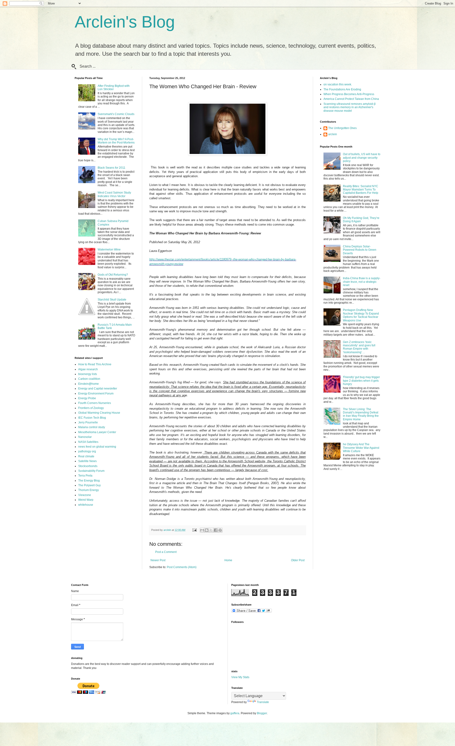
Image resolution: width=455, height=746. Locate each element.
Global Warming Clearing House (99, 412)
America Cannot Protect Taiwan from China (351, 99)
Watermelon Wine (109, 249)
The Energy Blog (89, 480)
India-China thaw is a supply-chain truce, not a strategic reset (361, 282)
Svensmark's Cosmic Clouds (116, 114)
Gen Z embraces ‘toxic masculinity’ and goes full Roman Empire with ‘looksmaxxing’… (359, 347)
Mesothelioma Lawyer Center (97, 432)
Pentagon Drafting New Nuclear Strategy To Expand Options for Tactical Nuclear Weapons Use (361, 315)
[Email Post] (194, 529)
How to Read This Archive (94, 364)
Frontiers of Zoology (91, 408)
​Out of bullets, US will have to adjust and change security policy (361, 158)
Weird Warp (85, 499)
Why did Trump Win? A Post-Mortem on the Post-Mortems (116, 141)
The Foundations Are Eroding (342, 89)
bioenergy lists (87, 374)
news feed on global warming (97, 446)
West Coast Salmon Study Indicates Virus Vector (114, 194)
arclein (332, 134)
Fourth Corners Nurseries (94, 403)
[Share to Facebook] (215, 530)
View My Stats (240, 677)
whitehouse (85, 504)
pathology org (87, 451)
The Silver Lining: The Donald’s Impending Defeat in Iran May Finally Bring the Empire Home (361, 414)
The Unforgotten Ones (342, 128)
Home (228, 560)
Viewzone (84, 495)
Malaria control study (91, 427)
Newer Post (157, 560)
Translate (263, 702)
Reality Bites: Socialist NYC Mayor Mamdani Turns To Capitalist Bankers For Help (360, 190)
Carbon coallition (89, 378)
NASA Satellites (88, 442)
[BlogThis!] (206, 530)
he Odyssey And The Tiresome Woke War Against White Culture (361, 448)
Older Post (298, 560)
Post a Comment (166, 552)
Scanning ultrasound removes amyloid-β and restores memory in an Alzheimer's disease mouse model (349, 107)
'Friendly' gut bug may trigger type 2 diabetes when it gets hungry (361, 380)
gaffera (234, 713)
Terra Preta (85, 475)
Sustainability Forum (91, 471)
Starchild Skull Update (112, 299)
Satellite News (87, 461)
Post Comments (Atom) (181, 567)
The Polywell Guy (89, 485)
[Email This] (202, 530)
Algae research (88, 369)
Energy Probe (87, 398)
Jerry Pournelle (88, 422)
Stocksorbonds (87, 466)
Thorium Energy (88, 490)
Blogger (262, 713)
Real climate (86, 456)
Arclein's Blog (125, 22)
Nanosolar (85, 437)
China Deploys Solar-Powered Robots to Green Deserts (359, 250)
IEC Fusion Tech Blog (92, 417)
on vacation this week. (337, 84)
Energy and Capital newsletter (97, 388)
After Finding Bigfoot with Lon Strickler (114, 87)
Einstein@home (88, 383)
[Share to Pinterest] (220, 530)
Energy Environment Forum (96, 393)
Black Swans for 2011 (111, 167)
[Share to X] (211, 530)
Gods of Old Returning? (113, 274)
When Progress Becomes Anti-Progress (348, 94)
